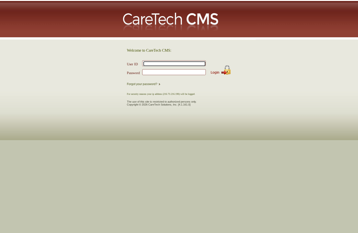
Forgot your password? (142, 84)
